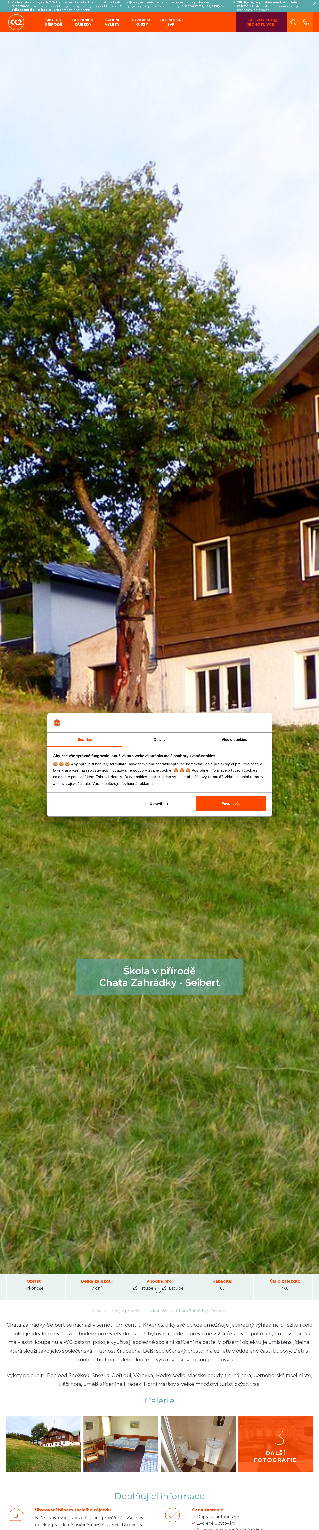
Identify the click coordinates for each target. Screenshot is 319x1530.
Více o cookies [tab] (234, 739)
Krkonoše (34, 1288)
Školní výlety (112, 22)
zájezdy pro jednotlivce (260, 22)
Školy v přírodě (53, 22)
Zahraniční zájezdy (82, 22)
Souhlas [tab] (85, 739)
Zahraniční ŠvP (171, 22)
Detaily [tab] (160, 739)
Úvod (96, 1311)
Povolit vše (230, 803)
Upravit (156, 803)
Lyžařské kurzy (141, 22)
